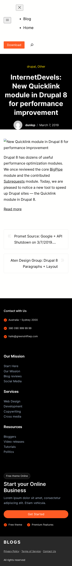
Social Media (13, 381)
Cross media (12, 416)
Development (13, 406)
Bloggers (10, 436)
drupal (31, 66)
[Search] (29, 45)
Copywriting (12, 411)
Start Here (11, 366)
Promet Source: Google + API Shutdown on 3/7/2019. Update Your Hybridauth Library (38, 239)
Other (41, 66)
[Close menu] (19, 8)
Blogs (12, 542)
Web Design (12, 401)
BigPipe (56, 169)
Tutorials (10, 447)
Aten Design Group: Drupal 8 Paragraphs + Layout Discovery (34, 263)
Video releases (14, 441)
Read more (13, 209)
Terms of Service (31, 551)
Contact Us (49, 551)
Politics (9, 452)
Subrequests (14, 181)
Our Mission (12, 371)
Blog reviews (13, 376)
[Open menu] (7, 20)
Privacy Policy (11, 551)
